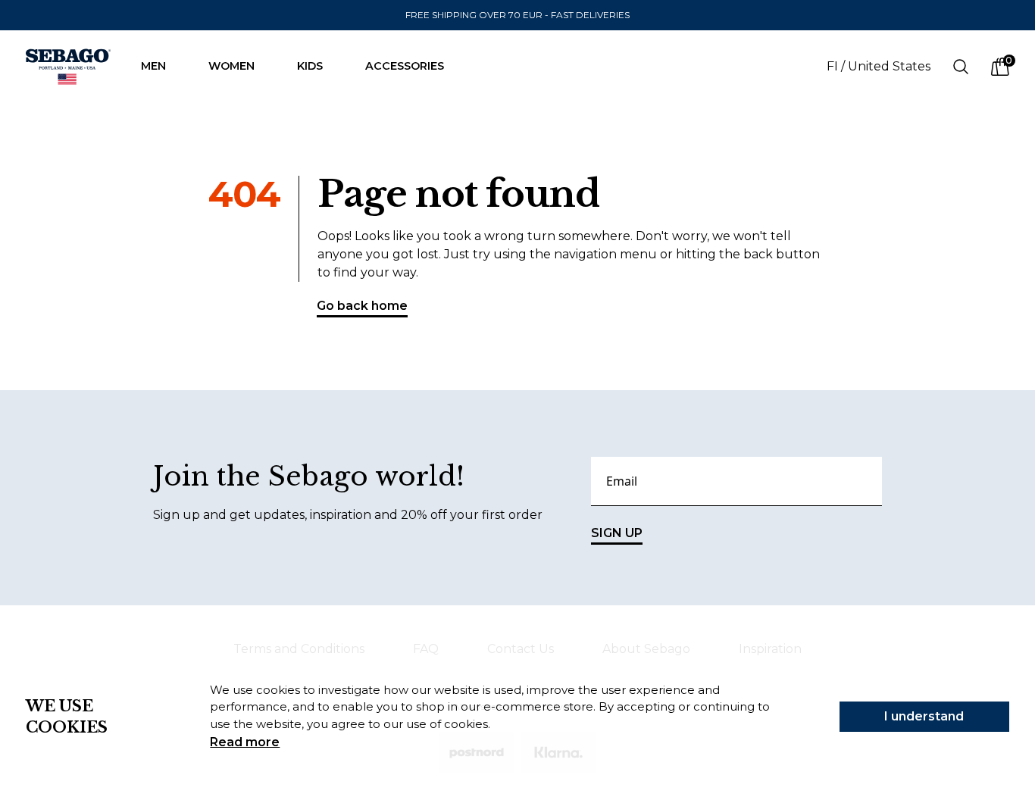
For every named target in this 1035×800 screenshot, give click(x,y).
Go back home (362, 305)
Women (231, 66)
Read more (245, 742)
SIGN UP (617, 533)
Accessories (404, 66)
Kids (310, 66)
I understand (924, 716)
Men (153, 66)
